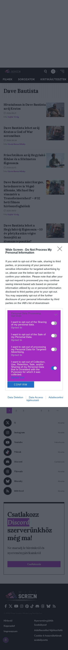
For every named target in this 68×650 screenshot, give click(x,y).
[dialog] (34, 325)
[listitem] (34, 314)
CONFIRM (20, 384)
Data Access (36, 397)
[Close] (60, 250)
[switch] (54, 323)
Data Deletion (15, 397)
